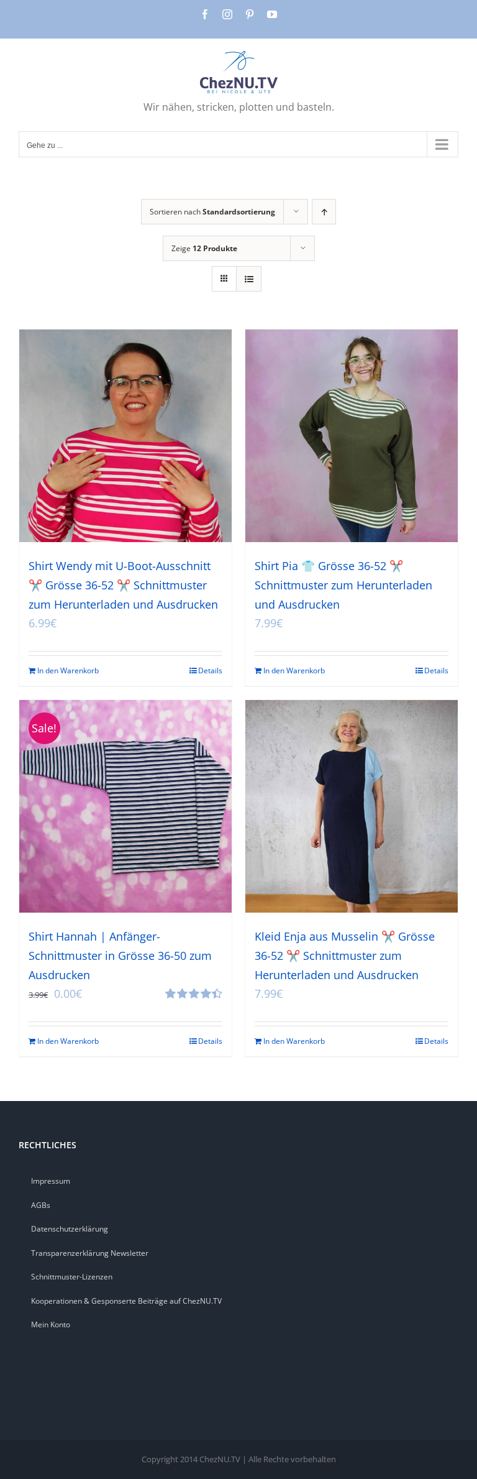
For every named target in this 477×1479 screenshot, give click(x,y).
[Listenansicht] (249, 279)
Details (210, 670)
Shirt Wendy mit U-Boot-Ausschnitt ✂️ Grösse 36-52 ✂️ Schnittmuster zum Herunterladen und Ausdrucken (123, 585)
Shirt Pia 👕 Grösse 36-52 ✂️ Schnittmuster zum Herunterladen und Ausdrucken (343, 585)
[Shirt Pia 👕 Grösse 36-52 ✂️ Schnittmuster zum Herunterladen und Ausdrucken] (351, 435)
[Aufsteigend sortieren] (324, 211)
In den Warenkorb (68, 670)
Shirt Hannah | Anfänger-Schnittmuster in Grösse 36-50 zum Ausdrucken (120, 955)
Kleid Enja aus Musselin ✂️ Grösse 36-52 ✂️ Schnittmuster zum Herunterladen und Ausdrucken (345, 955)
